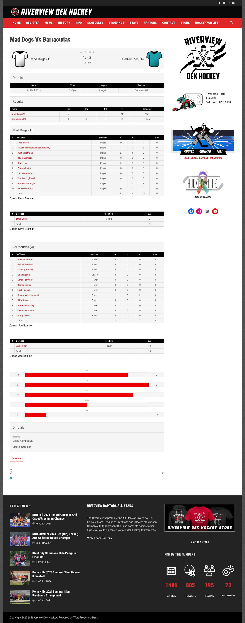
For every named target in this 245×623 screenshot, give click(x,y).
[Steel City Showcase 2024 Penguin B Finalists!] (20, 553)
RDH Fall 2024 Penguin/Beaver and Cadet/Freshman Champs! (54, 516)
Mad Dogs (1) (18, 114)
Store (185, 23)
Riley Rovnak (24, 300)
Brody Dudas (24, 315)
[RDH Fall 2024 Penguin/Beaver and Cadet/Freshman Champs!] (20, 514)
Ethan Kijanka (24, 275)
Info (79, 23)
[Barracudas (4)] (11, 478)
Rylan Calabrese (25, 264)
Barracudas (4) (19, 119)
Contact (168, 23)
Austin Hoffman (25, 153)
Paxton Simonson (26, 310)
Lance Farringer (25, 280)
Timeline (17, 458)
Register (33, 23)
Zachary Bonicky (25, 269)
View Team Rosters (99, 538)
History (64, 23)
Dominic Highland (26, 178)
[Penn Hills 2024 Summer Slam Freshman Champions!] (20, 591)
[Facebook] (220, 3)
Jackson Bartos (25, 188)
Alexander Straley (26, 305)
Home (16, 23)
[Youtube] (224, 3)
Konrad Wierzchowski (28, 295)
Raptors (150, 23)
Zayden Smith (24, 168)
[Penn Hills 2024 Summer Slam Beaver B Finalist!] (20, 572)
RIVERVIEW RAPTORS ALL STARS (110, 506)
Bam (94, 617)
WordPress (80, 617)
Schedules (95, 23)
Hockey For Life (206, 23)
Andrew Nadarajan (26, 183)
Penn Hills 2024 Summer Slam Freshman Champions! (51, 593)
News (49, 23)
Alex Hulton (21, 346)
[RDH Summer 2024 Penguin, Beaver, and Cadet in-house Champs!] (20, 534)
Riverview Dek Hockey (44, 617)
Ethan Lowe (21, 219)
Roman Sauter (24, 285)
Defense (20, 214)
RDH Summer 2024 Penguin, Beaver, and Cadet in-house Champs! (55, 536)
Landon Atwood (25, 173)
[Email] (233, 3)
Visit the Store (200, 542)
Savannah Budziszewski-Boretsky (34, 147)
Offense (21, 138)
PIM (157, 138)
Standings (116, 23)
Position (103, 138)
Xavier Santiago (25, 158)
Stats (134, 23)
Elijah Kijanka (24, 290)
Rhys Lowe (23, 163)
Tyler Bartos (23, 142)
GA (149, 214)
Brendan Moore (25, 259)
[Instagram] (229, 3)
